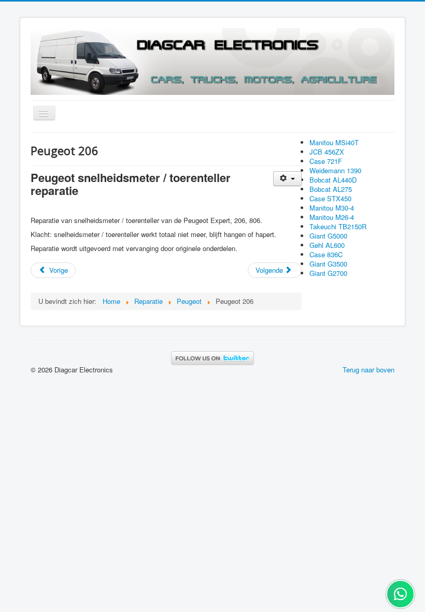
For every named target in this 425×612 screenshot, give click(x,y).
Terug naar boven (368, 369)
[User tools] (287, 178)
